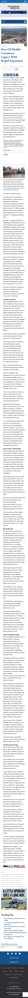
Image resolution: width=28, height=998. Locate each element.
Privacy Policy (8, 974)
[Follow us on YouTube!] (20, 954)
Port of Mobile (15, 880)
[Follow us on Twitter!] (12, 954)
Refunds (22, 971)
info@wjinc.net (14, 962)
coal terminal (19, 876)
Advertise (5, 971)
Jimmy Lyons (9, 878)
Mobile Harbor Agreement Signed (13, 930)
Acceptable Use (14, 977)
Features (4, 46)
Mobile (8, 880)
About (8, 968)
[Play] (16, 69)
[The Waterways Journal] (14, 7)
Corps (3, 878)
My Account (21, 968)
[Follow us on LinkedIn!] (16, 954)
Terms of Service (17, 974)
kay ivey (15, 878)
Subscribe (14, 968)
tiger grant (19, 884)
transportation (6, 886)
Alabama (3, 874)
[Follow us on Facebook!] (8, 954)
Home (4, 968)
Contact (16, 971)
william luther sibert (19, 886)
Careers (11, 971)
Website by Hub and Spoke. (14, 982)
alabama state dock (13, 874)
